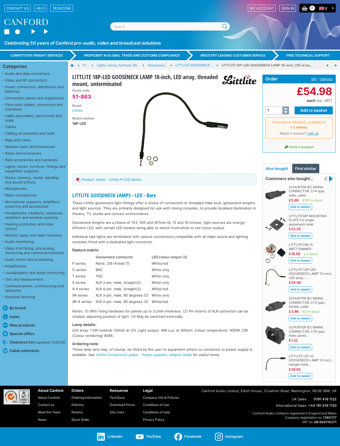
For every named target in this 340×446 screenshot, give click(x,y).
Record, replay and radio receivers (33, 235)
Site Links (117, 412)
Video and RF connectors (26, 80)
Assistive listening (20, 297)
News (42, 420)
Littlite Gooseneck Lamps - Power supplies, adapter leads (144, 355)
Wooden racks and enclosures (30, 146)
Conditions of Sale (156, 412)
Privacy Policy (153, 420)
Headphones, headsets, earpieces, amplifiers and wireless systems (34, 215)
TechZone (61, 8)
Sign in (287, 8)
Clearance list (37, 342)
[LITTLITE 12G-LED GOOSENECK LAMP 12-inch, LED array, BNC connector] (336, 65)
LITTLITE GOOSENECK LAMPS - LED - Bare (114, 195)
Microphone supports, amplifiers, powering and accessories (32, 204)
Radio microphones (21, 195)
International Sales (291, 405)
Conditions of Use (156, 405)
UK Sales (299, 399)
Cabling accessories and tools (29, 133)
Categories (15, 66)
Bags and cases (18, 140)
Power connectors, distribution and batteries (34, 89)
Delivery (326, 79)
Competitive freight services (36, 55)
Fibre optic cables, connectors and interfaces (34, 106)
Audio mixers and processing (29, 259)
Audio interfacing (19, 241)
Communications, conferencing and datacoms (34, 288)
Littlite (77, 110)
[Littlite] (237, 79)
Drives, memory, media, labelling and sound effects (31, 179)
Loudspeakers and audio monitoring (35, 273)
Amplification (15, 266)
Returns (77, 412)
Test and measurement (24, 279)
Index (15, 316)
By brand (18, 308)
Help (40, 8)
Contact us (17, 8)
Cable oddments (24, 350)
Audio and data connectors (27, 73)
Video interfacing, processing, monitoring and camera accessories (34, 250)
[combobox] (170, 26)
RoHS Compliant (301, 147)
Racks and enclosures (23, 153)
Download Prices (122, 405)
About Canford (49, 398)
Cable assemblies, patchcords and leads (33, 118)
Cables (10, 127)
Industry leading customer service (233, 55)
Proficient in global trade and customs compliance (132, 55)
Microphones (16, 188)
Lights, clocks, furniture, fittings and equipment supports (35, 168)
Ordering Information (86, 398)
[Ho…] (75, 65)
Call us (313, 133)
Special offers (22, 333)
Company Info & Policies (161, 398)
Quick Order (80, 420)
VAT (314, 79)
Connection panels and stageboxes (34, 98)
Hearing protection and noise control (29, 226)
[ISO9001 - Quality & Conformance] (16, 397)
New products (22, 325)
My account (262, 8)
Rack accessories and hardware (31, 160)
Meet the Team (49, 412)
